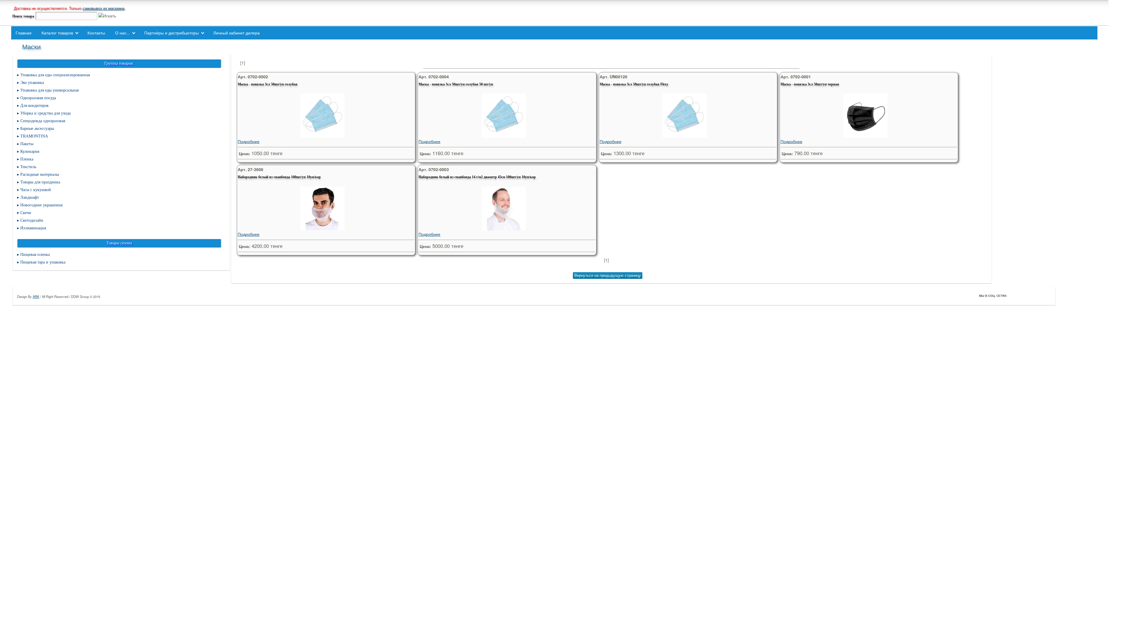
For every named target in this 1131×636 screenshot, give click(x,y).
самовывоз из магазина (103, 8)
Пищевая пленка (35, 254)
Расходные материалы (39, 174)
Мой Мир (1046, 295)
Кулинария (29, 151)
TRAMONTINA (34, 136)
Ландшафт (29, 197)
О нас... (122, 33)
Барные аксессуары (37, 128)
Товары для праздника (40, 182)
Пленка (26, 159)
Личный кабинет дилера (236, 33)
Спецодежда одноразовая (42, 121)
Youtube (1037, 295)
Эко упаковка (32, 82)
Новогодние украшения (41, 205)
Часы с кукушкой (35, 190)
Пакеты (26, 144)
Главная (24, 33)
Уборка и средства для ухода (45, 113)
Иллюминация (33, 228)
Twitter (1021, 295)
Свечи (25, 213)
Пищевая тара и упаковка (42, 262)
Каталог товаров (57, 33)
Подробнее (248, 141)
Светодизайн (31, 220)
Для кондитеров (34, 105)
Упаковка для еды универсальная (49, 90)
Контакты (96, 33)
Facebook (1013, 295)
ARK (36, 296)
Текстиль (28, 167)
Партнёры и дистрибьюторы (171, 33)
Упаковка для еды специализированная (55, 75)
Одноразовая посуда (38, 98)
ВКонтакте (1029, 295)
